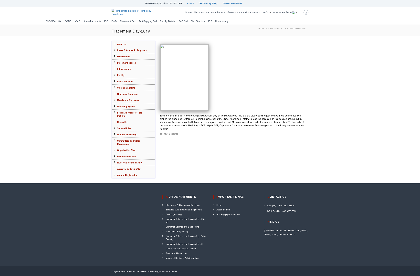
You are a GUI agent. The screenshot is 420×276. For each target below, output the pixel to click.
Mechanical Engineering (177, 231)
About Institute (201, 12)
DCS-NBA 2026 (53, 21)
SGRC (68, 21)
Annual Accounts (92, 21)
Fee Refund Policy (126, 156)
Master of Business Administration (182, 257)
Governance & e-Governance (243, 12)
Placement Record (126, 62)
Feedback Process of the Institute (129, 114)
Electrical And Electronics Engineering (184, 209)
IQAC (77, 21)
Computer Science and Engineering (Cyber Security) (186, 237)
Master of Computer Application (181, 248)
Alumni (190, 3)
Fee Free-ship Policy (208, 3)
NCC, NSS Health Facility (129, 162)
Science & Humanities (176, 253)
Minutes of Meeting (126, 134)
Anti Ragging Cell (148, 21)
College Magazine (126, 87)
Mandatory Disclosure (128, 100)
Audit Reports (218, 12)
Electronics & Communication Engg (183, 205)
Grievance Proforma (127, 93)
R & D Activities (125, 81)
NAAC (265, 12)
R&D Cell (183, 21)
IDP (210, 21)
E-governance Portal (232, 3)
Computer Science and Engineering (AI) (184, 243)
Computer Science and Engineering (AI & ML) (185, 220)
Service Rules (124, 128)
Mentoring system (126, 106)
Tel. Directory (198, 21)
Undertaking (221, 21)
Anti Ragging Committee (228, 214)
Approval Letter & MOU (128, 168)
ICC (106, 21)
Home (188, 12)
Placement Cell (128, 21)
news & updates (275, 28)
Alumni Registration (127, 175)
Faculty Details (167, 21)
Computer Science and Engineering (182, 226)
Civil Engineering (174, 214)
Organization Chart (126, 150)
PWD (114, 21)
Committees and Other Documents (128, 142)
